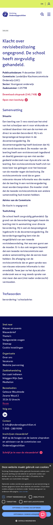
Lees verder (23, 491)
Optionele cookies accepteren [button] (26, 508)
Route (6, 403)
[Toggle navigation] (48, 14)
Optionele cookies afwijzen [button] (26, 514)
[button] (26, 520)
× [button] (50, 466)
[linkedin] (5, 414)
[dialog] (26, 494)
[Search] (42, 14)
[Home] (14, 14)
